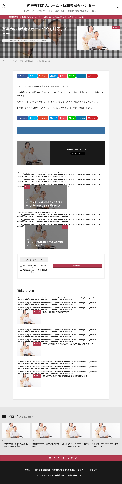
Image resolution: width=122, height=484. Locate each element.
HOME (6, 61)
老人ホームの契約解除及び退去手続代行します (65, 375)
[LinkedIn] (81, 76)
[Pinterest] (92, 76)
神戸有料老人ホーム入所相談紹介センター (61, 5)
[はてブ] (53, 76)
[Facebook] (22, 76)
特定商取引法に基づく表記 (63, 470)
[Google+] (43, 76)
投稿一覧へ (76, 265)
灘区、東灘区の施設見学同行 (56, 311)
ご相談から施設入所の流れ (78, 11)
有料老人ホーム (25, 41)
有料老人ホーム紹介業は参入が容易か (45, 445)
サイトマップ (91, 470)
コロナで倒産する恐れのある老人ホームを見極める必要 (15, 445)
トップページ (29, 11)
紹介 (31, 41)
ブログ (14, 41)
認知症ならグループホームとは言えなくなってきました (75, 445)
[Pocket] (62, 76)
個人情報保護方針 (42, 470)
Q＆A (94, 11)
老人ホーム (37, 41)
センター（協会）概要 (56, 11)
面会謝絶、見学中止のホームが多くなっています (105, 445)
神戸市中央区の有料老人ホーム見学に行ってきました (68, 343)
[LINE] (72, 76)
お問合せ (40, 11)
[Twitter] (33, 76)
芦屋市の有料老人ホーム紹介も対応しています (35, 61)
